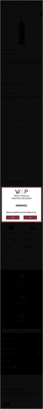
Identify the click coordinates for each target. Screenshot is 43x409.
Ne (30, 218)
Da (12, 218)
